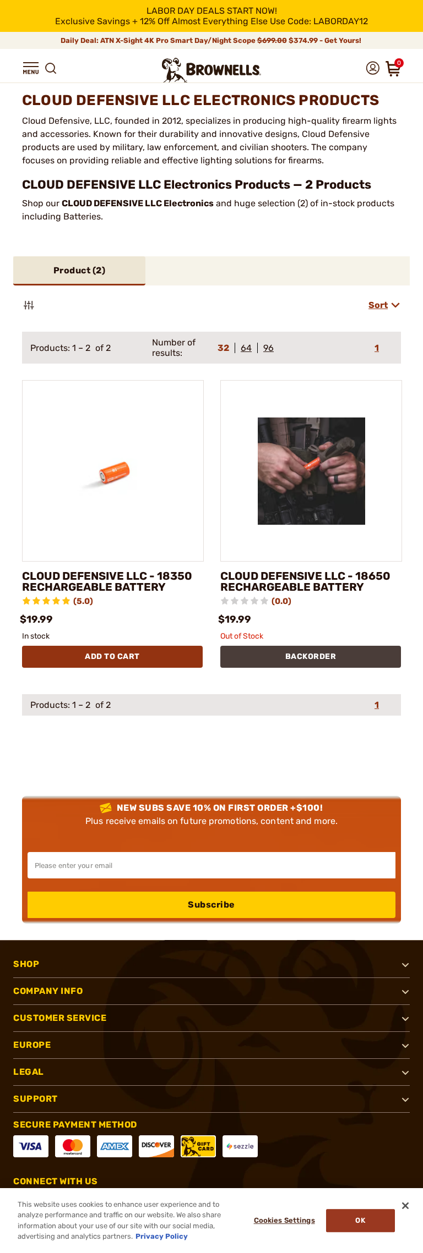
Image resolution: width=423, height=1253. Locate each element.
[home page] (211, 70)
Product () (79, 270)
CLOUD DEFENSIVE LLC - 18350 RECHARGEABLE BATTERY (107, 581)
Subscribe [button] (211, 904)
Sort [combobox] (378, 305)
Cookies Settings (284, 1220)
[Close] (405, 1206)
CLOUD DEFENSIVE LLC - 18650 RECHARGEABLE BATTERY (305, 581)
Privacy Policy (161, 1236)
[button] (31, 68)
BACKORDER (311, 656)
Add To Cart (112, 656)
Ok (360, 1220)
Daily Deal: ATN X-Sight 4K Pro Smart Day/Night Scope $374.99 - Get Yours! (212, 40)
